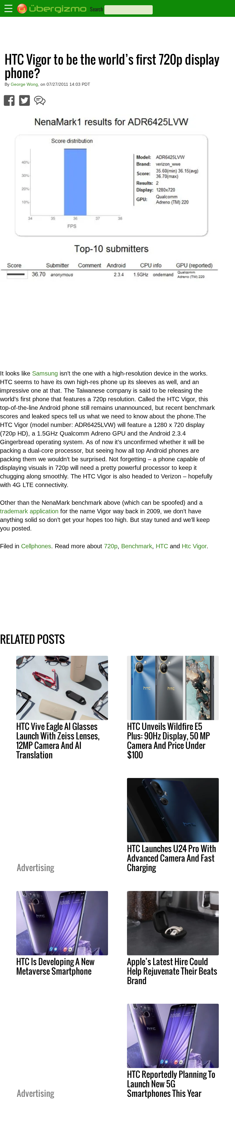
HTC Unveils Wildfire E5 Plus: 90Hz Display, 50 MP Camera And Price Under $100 (168, 740)
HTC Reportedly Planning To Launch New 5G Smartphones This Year (171, 1083)
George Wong (24, 84)
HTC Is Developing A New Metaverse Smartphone (55, 966)
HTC (162, 546)
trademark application (29, 511)
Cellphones (36, 546)
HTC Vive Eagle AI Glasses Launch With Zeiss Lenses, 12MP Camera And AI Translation (57, 740)
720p (111, 546)
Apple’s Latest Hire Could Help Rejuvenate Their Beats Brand (172, 971)
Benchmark (136, 546)
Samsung (45, 373)
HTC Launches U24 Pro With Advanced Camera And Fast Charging (171, 858)
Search (96, 9)
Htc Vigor (194, 546)
